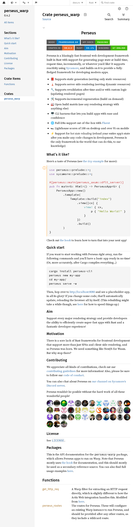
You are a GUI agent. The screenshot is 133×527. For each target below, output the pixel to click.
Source (46, 19)
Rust (91, 2)
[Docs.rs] (4, 2)
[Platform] (26, 2)
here (80, 304)
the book (65, 240)
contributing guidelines (61, 371)
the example (93, 161)
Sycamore (72, 68)
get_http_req (50, 489)
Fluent (106, 123)
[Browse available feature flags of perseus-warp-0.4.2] (36, 2)
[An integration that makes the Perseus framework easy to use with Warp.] (14, 2)
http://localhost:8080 (82, 292)
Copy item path (85, 14)
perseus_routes (52, 505)
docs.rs (76, 2)
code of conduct (73, 375)
